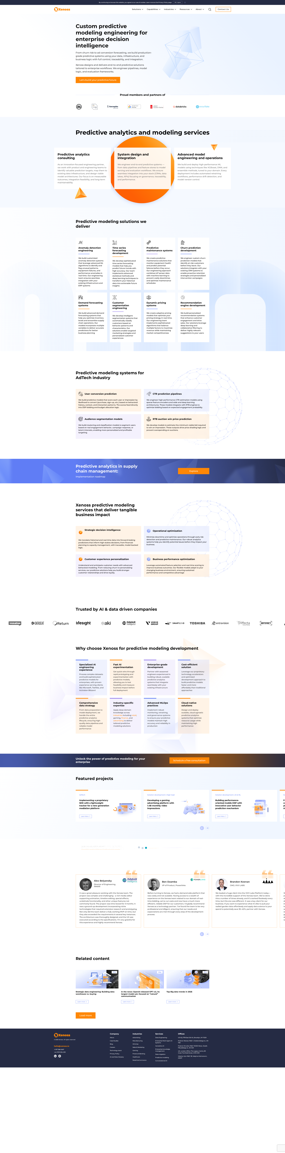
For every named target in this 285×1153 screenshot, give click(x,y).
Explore (193, 471)
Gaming (135, 1050)
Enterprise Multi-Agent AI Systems (163, 1042)
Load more (85, 1015)
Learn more (81, 1002)
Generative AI (159, 1046)
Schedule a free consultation (189, 760)
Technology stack (116, 1050)
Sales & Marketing (138, 1047)
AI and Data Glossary (117, 1057)
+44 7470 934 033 (60, 1052)
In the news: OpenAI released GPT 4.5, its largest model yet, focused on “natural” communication (140, 994)
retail (134, 715)
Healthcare (136, 1057)
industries (117, 715)
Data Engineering (161, 1037)
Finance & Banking (139, 1054)
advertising (118, 721)
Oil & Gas (135, 1044)
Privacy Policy (114, 1054)
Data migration (160, 1054)
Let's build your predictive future (97, 80)
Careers (112, 1047)
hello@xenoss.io (61, 1046)
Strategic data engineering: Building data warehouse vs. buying (95, 993)
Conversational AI (161, 1061)
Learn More (85, 816)
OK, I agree (178, 2)
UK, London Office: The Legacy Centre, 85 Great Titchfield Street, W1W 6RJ (192, 1052)
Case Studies (114, 1041)
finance (124, 718)
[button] (202, 828)
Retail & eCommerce (139, 1060)
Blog (111, 1044)
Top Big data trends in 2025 (179, 992)
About (112, 1037)
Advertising (136, 1037)
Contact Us (223, 9)
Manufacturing (137, 1041)
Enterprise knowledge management (162, 1050)
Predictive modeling (162, 1057)
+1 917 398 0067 (59, 1049)
